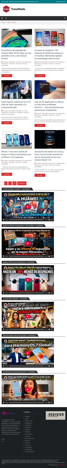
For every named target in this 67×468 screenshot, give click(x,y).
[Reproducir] (4, 220)
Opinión (27, 436)
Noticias (24, 63)
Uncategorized (29, 451)
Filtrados (12, 63)
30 (14, 183)
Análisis (27, 416)
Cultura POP (29, 421)
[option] (25, 2)
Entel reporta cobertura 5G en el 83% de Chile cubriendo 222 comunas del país (16, 104)
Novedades (4, 65)
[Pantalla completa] (52, 220)
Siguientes (22, 183)
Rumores (28, 445)
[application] (28, 206)
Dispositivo (27, 62)
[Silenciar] (49, 220)
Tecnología (28, 447)
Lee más (6, 75)
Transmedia (18, 62)
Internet (18, 63)
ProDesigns (61, 465)
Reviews (27, 443)
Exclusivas (4, 63)
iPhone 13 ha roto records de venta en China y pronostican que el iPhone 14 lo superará (16, 154)
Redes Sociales (29, 438)
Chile (26, 111)
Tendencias (28, 449)
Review (27, 440)
